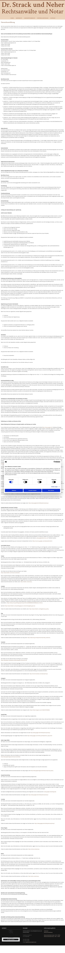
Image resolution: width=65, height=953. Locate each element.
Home (12, 18)
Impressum (46, 931)
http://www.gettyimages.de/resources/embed (10, 756)
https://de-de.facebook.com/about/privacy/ (39, 673)
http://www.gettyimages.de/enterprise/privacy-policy (42, 770)
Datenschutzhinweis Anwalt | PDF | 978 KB (52, 935)
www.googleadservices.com (42, 538)
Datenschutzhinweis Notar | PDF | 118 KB (52, 936)
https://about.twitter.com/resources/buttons (10, 572)
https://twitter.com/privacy (26, 581)
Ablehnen (14, 490)
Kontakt (53, 18)
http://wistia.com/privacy (33, 876)
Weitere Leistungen (42, 18)
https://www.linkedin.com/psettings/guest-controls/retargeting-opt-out (20, 605)
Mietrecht (19, 18)
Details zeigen (54, 486)
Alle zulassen (51, 490)
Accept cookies (10, 939)
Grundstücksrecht (29, 18)
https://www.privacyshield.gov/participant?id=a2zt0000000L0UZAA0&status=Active (24, 602)
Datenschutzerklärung (48, 932)
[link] (10, 932)
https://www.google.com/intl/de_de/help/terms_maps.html (39, 735)
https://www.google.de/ (47, 427)
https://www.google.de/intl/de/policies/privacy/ (38, 503)
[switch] (25, 482)
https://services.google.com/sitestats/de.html (42, 541)
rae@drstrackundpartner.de (31, 942)
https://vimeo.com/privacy (33, 849)
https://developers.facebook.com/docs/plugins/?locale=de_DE (14, 660)
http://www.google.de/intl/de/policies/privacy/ (40, 732)
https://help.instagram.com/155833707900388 (40, 710)
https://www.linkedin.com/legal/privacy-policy (39, 609)
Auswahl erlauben (32, 490)
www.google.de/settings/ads (50, 791)
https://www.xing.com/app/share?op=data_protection (38, 637)
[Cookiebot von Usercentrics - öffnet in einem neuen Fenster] (54, 462)
